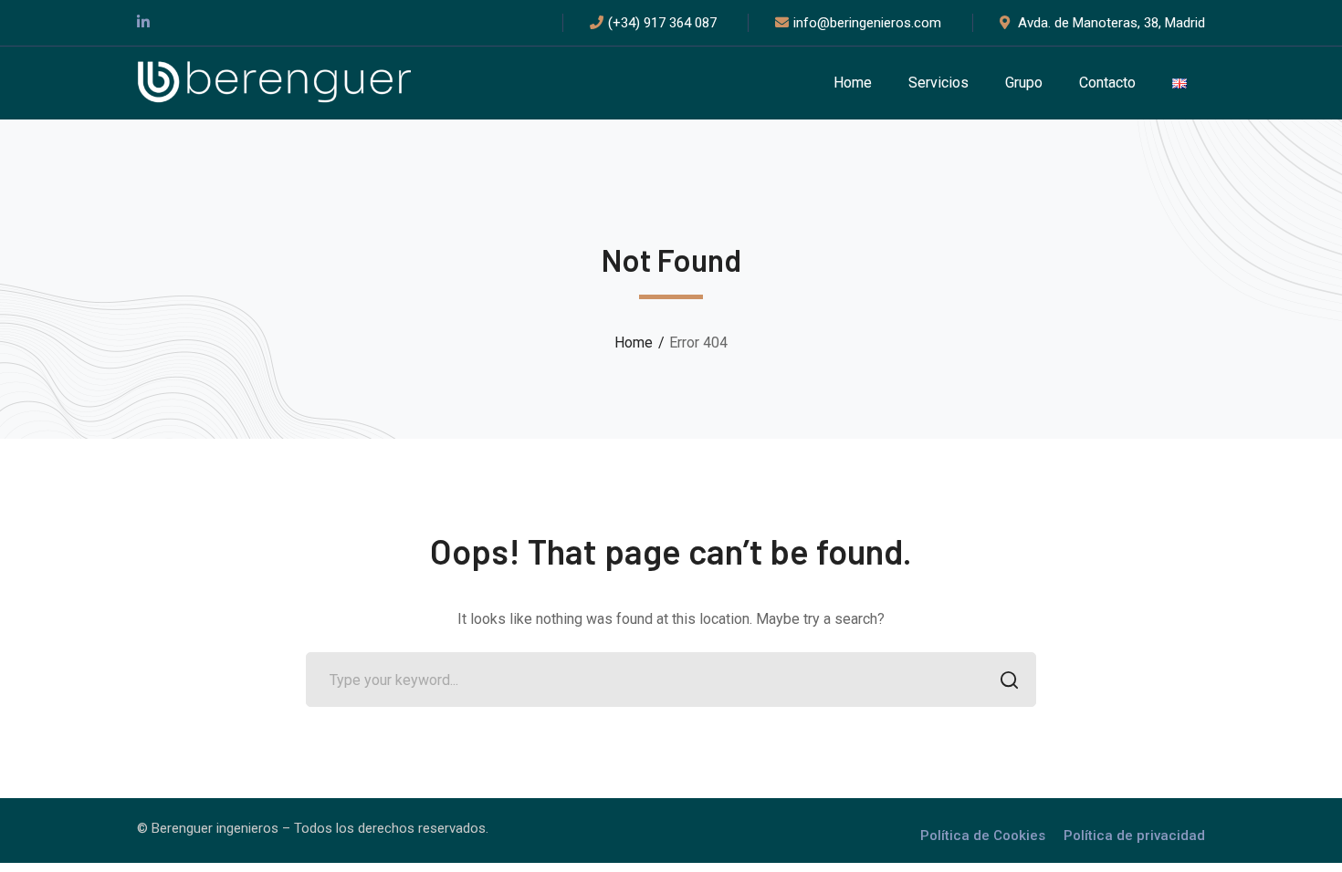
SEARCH (1009, 680)
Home (633, 342)
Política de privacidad (1134, 835)
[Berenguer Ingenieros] (274, 81)
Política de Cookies (982, 835)
